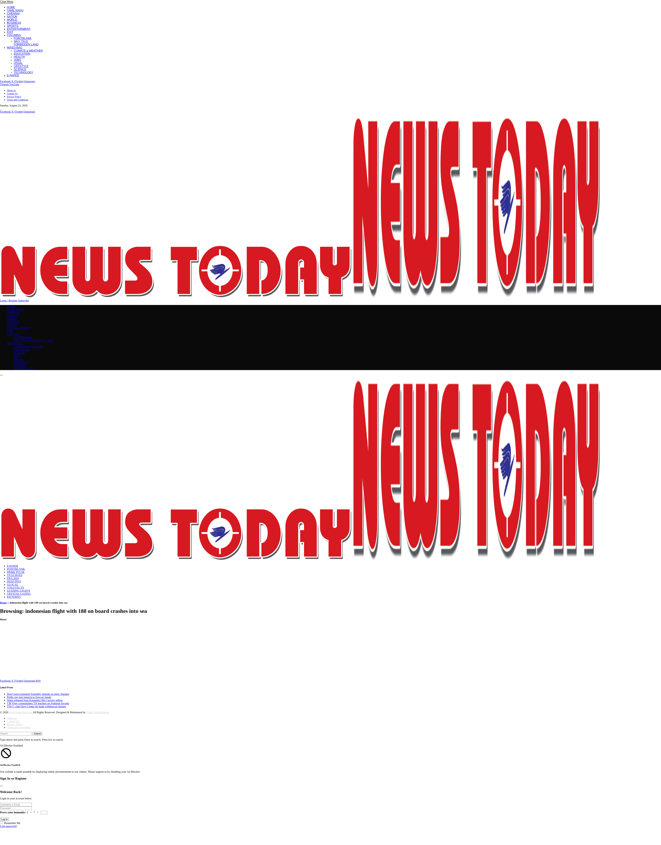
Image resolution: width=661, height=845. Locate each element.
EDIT (10, 32)
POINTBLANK (23, 38)
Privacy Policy (14, 96)
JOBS (17, 60)
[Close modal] (1, 786)
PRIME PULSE (16, 572)
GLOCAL (12, 584)
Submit (37, 733)
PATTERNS (14, 596)
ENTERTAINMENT (19, 29)
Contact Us (12, 93)
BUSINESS (14, 22)
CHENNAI (13, 13)
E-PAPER (13, 75)
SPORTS (12, 25)
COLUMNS (14, 35)
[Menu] (1, 109)
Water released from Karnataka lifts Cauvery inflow (35, 700)
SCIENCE (20, 69)
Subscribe (23, 300)
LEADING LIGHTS (18, 590)
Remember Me (12, 823)
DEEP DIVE (14, 581)
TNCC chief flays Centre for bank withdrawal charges (36, 706)
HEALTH (19, 56)
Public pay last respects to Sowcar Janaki (29, 697)
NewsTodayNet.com (20, 712)
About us (11, 90)
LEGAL (18, 63)
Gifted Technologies (97, 712)
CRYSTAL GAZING (19, 593)
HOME (11, 7)
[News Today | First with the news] (300, 297)
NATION (12, 16)
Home (3, 602)
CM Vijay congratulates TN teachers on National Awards (38, 703)
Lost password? (8, 826)
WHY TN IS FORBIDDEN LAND (26, 43)
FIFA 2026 (13, 578)
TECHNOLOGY (23, 72)
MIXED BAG (14, 47)
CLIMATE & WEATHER (28, 50)
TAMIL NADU (15, 10)
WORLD (12, 19)
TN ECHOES (14, 575)
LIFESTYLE (21, 66)
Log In (4, 819)
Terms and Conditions (17, 100)
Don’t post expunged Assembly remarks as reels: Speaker (38, 694)
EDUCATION (22, 53)
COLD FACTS (15, 587)
